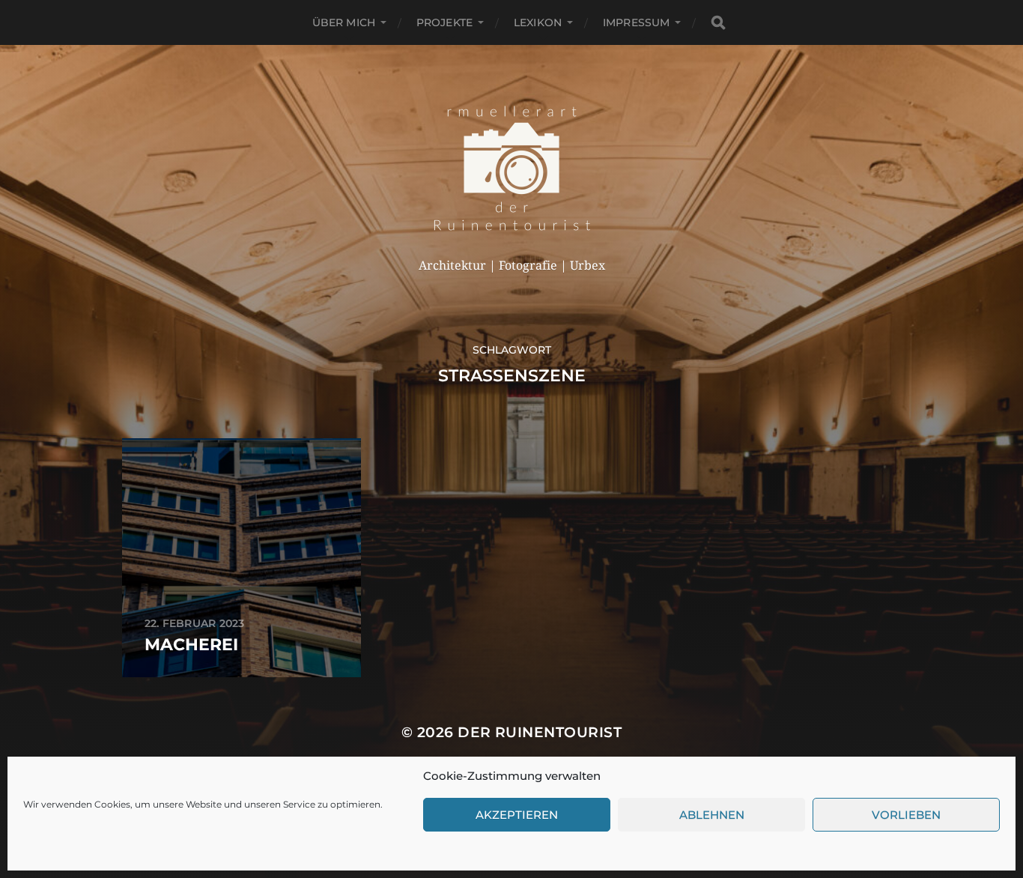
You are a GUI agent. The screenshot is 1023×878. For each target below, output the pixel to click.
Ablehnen (711, 815)
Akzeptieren (517, 815)
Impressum (636, 22)
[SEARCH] (718, 23)
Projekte (444, 22)
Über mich (343, 22)
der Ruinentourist (540, 732)
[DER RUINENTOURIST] (512, 167)
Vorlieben (906, 815)
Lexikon (538, 22)
